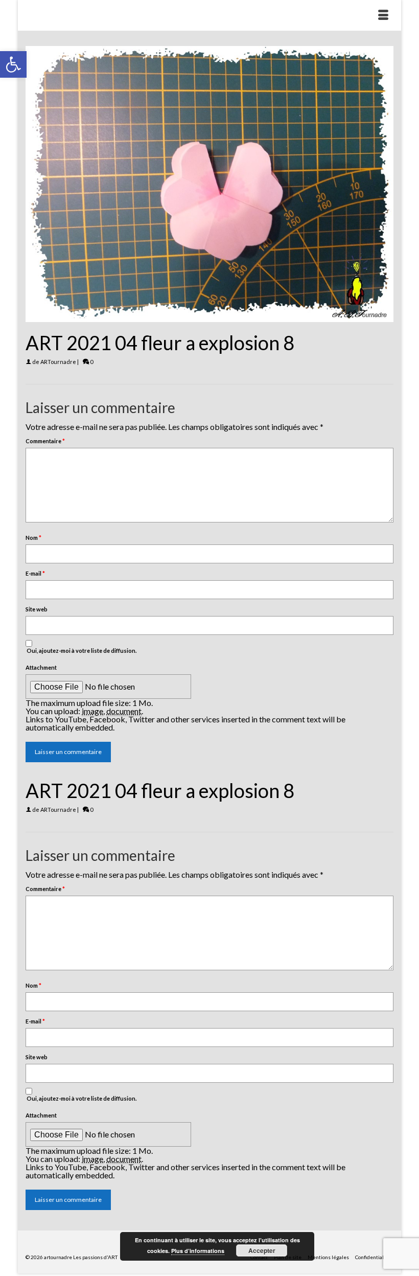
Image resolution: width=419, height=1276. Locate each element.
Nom (33, 537)
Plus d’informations (197, 1251)
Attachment (41, 667)
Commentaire (45, 441)
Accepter (261, 1250)
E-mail (35, 573)
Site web (37, 609)
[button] (13, 64)
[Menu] (383, 15)
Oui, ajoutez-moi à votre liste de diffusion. (81, 650)
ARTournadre (58, 361)
